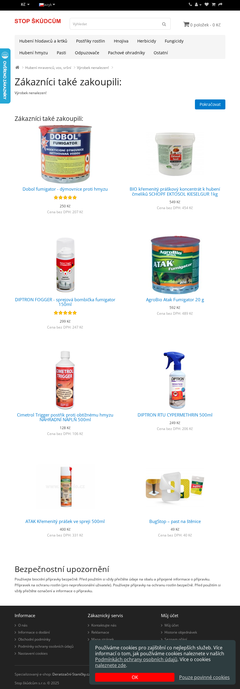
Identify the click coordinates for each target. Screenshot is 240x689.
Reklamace (100, 632)
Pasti (61, 52)
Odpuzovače (87, 52)
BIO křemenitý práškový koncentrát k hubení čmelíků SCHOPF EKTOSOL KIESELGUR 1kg (175, 191)
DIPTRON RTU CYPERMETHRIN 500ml (175, 415)
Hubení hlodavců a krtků (43, 41)
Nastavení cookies (33, 653)
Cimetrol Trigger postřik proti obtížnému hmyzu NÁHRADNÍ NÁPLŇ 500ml (65, 417)
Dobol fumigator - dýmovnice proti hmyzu (65, 189)
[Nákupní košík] (213, 4)
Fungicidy (174, 41)
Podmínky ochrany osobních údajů (45, 646)
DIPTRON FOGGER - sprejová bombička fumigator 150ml (65, 302)
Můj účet (171, 625)
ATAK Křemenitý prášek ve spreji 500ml (65, 521)
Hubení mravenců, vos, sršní (48, 67)
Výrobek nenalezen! (93, 67)
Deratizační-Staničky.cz (71, 674)
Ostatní (161, 52)
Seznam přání (175, 639)
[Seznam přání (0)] (207, 4)
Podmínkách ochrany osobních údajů (136, 659)
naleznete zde (110, 665)
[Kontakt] (190, 4)
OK (135, 677)
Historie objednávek (180, 632)
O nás (23, 625)
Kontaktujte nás (103, 625)
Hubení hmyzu (33, 52)
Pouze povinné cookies (204, 677)
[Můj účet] (198, 4)
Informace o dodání (34, 632)
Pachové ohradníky (126, 52)
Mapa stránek (102, 639)
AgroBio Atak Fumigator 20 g (175, 299)
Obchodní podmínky (34, 639)
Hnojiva (121, 41)
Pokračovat (210, 104)
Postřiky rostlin (90, 41)
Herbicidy (146, 41)
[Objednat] (220, 4)
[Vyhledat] (164, 24)
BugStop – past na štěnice (175, 521)
